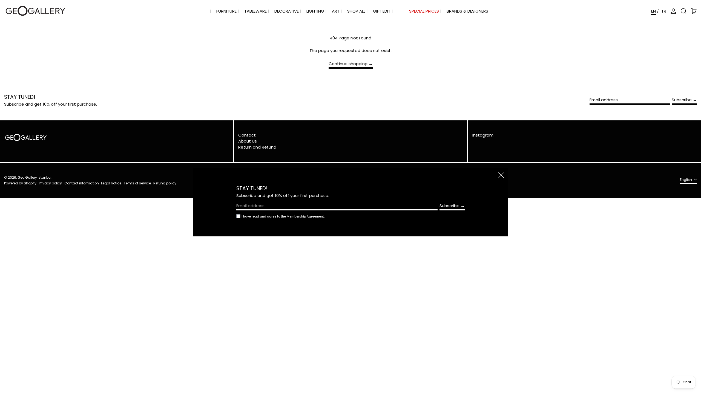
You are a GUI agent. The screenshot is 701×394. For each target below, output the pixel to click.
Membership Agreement (305, 216)
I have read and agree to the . (283, 216)
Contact (247, 135)
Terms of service (137, 183)
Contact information (81, 183)
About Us (247, 141)
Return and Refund (257, 147)
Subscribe (682, 100)
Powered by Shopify (20, 183)
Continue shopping (348, 63)
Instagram (482, 135)
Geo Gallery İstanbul (34, 177)
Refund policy (164, 183)
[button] (683, 11)
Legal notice (111, 183)
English (686, 179)
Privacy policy (50, 183)
